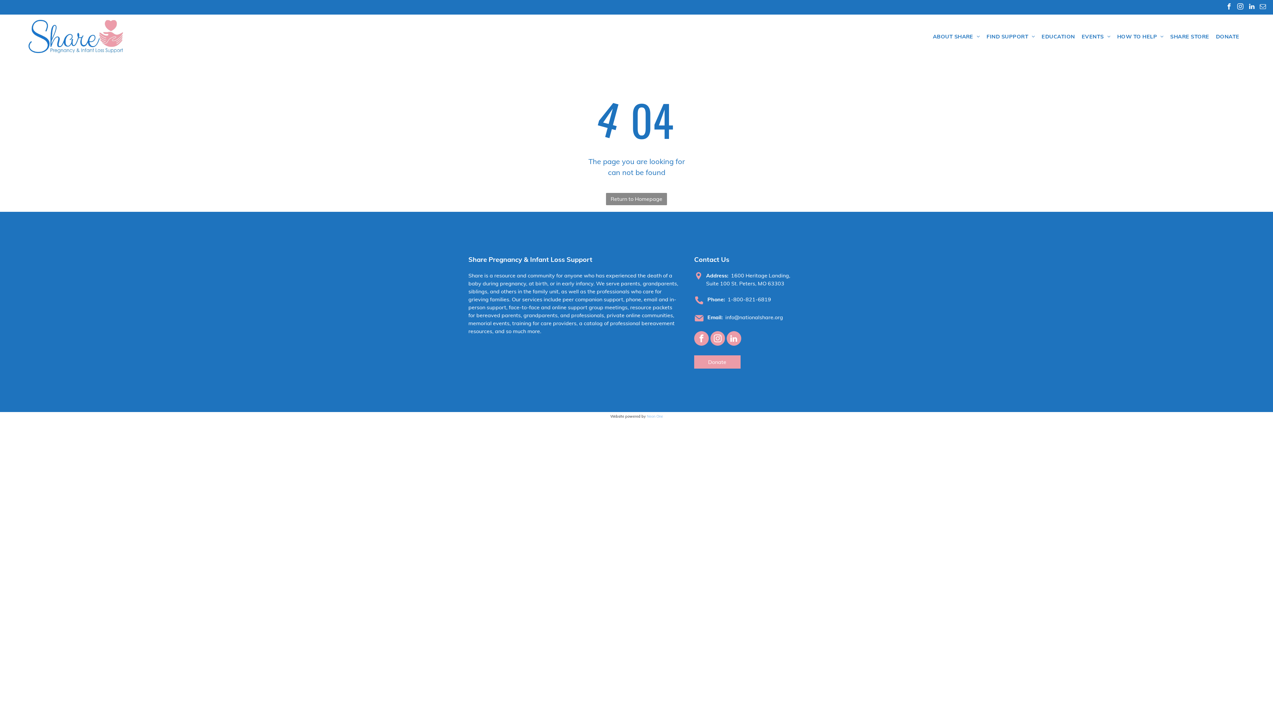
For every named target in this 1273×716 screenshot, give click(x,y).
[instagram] (1240, 7)
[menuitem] (957, 36)
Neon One (655, 416)
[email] (1263, 7)
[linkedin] (1251, 7)
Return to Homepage (636, 199)
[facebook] (1229, 7)
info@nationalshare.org (754, 317)
